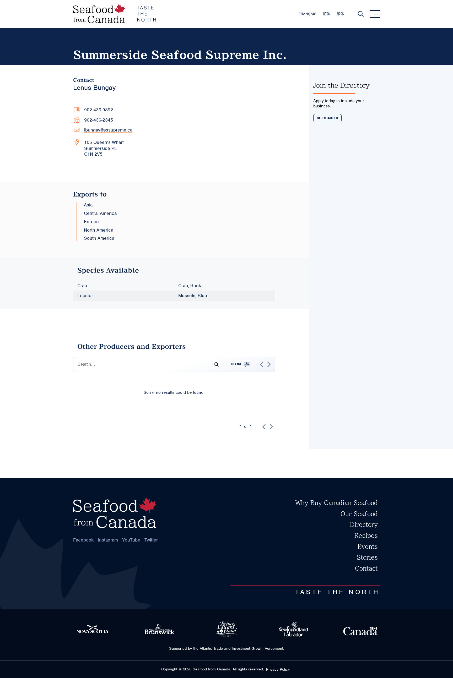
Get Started (327, 118)
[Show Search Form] (361, 14)
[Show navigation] (375, 14)
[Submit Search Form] (214, 364)
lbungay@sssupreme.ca (108, 130)
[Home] (114, 14)
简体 (326, 14)
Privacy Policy (278, 669)
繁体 (340, 14)
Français (307, 14)
